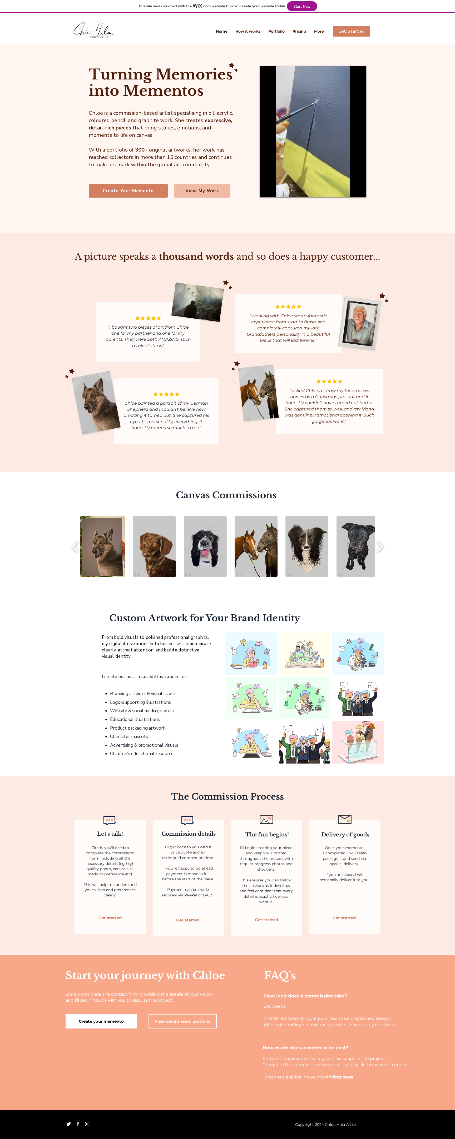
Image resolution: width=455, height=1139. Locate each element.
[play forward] (380, 546)
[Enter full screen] (359, 190)
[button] (102, 546)
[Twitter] (69, 1124)
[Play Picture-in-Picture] (350, 190)
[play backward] (75, 546)
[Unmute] (275, 190)
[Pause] (266, 190)
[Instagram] (87, 1124)
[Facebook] (78, 1124)
